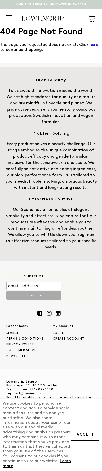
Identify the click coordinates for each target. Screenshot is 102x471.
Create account (68, 339)
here (93, 45)
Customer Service (23, 350)
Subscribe (34, 276)
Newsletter (17, 356)
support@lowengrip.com (28, 393)
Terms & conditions (24, 339)
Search (13, 333)
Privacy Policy (20, 344)
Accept (85, 435)
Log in (59, 333)
